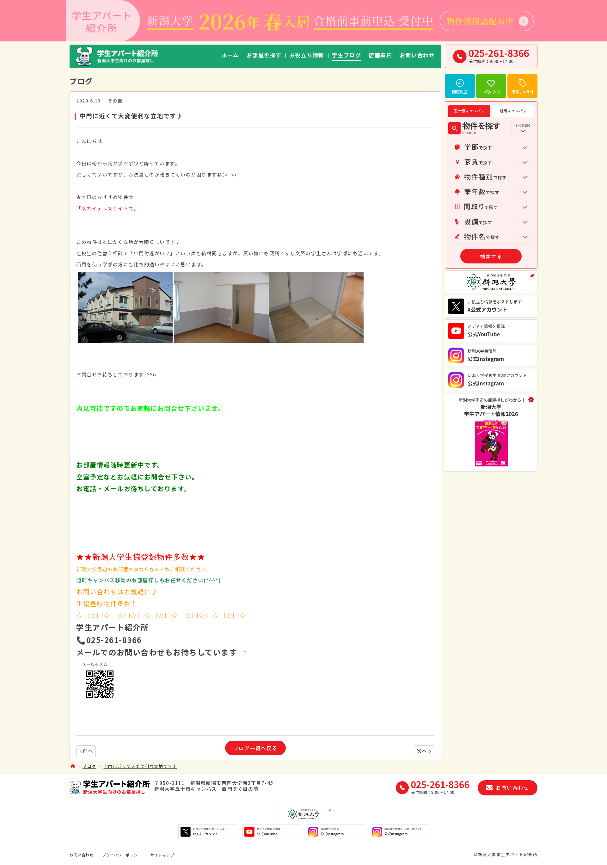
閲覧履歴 (459, 91)
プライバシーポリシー (122, 854)
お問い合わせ (82, 854)
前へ (88, 750)
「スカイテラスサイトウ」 (107, 208)
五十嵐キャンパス (469, 110)
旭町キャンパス (513, 110)
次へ (422, 750)
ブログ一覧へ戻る (255, 748)
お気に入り (490, 91)
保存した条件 (522, 91)
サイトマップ (162, 854)
